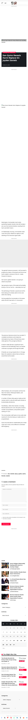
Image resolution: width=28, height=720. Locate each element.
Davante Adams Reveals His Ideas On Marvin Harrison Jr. (9, 667)
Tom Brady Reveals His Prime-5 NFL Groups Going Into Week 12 (8, 659)
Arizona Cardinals (22, 670)
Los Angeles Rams (15, 575)
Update (8, 476)
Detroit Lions (21, 677)
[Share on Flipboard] (7, 717)
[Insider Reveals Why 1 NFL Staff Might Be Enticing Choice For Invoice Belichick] (23, 683)
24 (14, 640)
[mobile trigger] (2, 3)
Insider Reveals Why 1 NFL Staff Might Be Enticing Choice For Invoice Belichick (9, 683)
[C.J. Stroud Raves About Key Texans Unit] (5, 581)
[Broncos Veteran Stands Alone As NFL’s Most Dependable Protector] (5, 588)
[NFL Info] (14, 3)
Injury (16, 473)
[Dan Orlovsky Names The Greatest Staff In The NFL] (23, 676)
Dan (9, 473)
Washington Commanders (9, 52)
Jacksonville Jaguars (23, 684)
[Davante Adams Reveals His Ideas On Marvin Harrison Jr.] (23, 668)
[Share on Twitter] (4, 717)
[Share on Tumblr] (20, 717)
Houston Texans (14, 582)
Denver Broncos (14, 591)
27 (24, 640)
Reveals (3, 476)
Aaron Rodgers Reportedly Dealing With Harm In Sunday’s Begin (17, 565)
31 (14, 644)
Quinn (24, 473)
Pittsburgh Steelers (15, 568)
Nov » (4, 648)
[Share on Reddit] (23, 717)
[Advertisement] (14, 23)
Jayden (20, 473)
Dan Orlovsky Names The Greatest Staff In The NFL (8, 675)
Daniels (12, 473)
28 (3, 644)
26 (21, 640)
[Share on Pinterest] (11, 717)
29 (7, 644)
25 (17, 640)
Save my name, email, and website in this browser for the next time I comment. (14, 518)
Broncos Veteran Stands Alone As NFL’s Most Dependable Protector (17, 587)
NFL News (13, 600)
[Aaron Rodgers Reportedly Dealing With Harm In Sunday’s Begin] (5, 565)
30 (10, 644)
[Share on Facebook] (1, 717)
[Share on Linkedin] (17, 717)
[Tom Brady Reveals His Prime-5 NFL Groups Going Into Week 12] (23, 659)
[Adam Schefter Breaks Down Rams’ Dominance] (5, 574)
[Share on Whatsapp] (14, 717)
